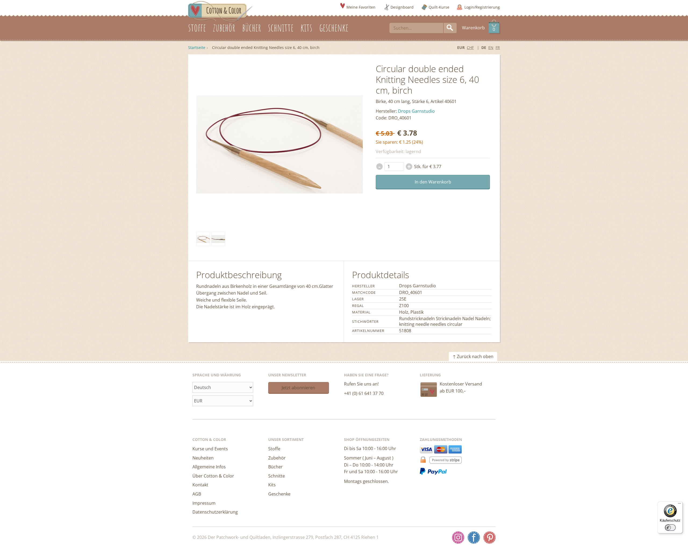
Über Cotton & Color (213, 476)
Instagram (458, 537)
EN (490, 47)
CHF (470, 47)
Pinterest (489, 537)
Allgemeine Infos (209, 467)
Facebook (474, 537)
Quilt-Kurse (439, 7)
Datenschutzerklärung (215, 512)
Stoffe (274, 449)
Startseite (196, 47)
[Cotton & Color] (220, 11)
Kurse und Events (210, 449)
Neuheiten (203, 458)
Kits (272, 485)
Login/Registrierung (482, 7)
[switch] (670, 527)
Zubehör (277, 458)
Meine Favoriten (360, 7)
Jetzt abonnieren (298, 388)
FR (498, 47)
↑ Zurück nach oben (473, 356)
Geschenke (279, 494)
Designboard (402, 7)
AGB (196, 494)
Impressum (204, 503)
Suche (450, 28)
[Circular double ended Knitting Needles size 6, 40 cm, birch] (203, 239)
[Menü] (679, 504)
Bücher (275, 467)
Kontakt (200, 485)
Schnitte (276, 476)
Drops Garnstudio (416, 111)
